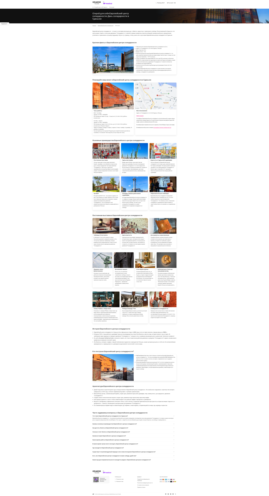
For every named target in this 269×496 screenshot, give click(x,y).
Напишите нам (119, 481)
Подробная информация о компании (143, 479)
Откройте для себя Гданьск (100, 7)
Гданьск (94, 25)
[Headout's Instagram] (168, 494)
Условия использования (143, 485)
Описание (111, 7)
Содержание (4, 23)
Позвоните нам (119, 479)
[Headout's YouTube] (170, 494)
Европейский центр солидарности (105, 25)
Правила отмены (141, 487)
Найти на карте (140, 115)
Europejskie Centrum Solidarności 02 (162, 127)
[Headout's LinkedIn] (165, 494)
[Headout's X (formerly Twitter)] (175, 494)
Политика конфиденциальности (145, 482)
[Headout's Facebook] (173, 494)
